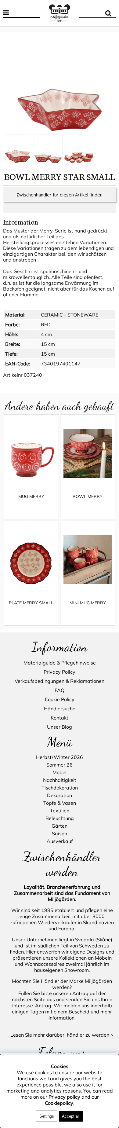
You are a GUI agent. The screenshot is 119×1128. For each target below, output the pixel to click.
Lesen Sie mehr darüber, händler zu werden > (62, 1035)
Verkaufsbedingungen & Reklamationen (59, 681)
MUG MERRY (31, 496)
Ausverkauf (60, 841)
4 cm (46, 334)
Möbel (59, 772)
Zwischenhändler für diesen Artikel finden (59, 195)
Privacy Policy (59, 672)
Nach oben (12, 29)
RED (46, 324)
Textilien (59, 811)
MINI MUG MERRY (88, 603)
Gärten (59, 826)
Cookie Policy (59, 699)
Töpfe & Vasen (59, 803)
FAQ (59, 690)
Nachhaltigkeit (59, 780)
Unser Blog (59, 727)
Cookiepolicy (59, 1103)
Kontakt (59, 718)
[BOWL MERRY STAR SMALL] (59, 83)
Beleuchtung (59, 818)
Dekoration (59, 795)
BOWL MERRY (88, 496)
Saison (59, 833)
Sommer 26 (59, 765)
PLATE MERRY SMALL (31, 603)
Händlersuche (59, 708)
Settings (46, 1116)
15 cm (48, 344)
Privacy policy (64, 1097)
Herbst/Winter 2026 (59, 757)
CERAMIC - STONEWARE (69, 315)
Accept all (71, 1116)
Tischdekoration (59, 788)
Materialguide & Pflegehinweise (59, 663)
